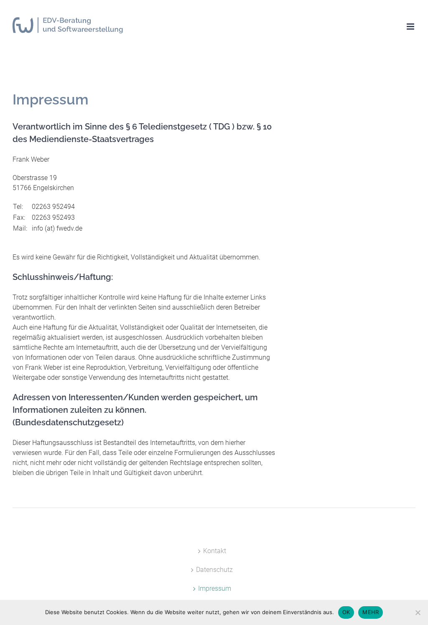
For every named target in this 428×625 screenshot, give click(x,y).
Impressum (214, 588)
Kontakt (214, 551)
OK (346, 612)
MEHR (370, 612)
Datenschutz (214, 570)
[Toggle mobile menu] (411, 26)
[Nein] (417, 612)
